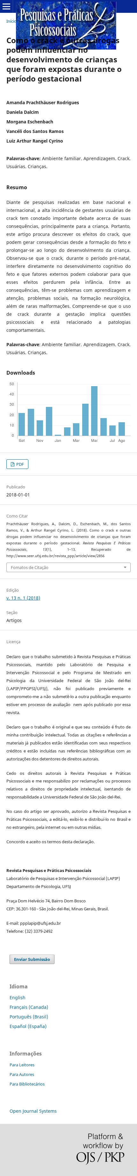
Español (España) (28, 1026)
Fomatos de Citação (29, 567)
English (17, 997)
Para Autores (22, 1074)
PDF (19, 464)
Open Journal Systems (33, 1111)
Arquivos (33, 21)
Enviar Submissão (32, 959)
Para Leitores (22, 1065)
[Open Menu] (6, 6)
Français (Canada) (29, 1007)
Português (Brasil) (29, 1017)
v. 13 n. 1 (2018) (64, 21)
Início (11, 21)
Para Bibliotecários (27, 1084)
